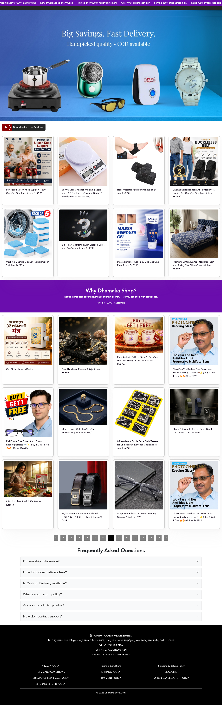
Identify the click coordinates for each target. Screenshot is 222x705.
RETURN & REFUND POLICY (51, 684)
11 (142, 538)
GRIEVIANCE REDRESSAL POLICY (51, 678)
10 (134, 538)
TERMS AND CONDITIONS (50, 672)
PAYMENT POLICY (111, 678)
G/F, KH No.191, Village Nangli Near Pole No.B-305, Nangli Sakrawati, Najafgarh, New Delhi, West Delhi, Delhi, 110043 (112, 640)
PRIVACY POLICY (50, 666)
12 (150, 538)
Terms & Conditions (111, 666)
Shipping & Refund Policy (171, 666)
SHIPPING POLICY (111, 672)
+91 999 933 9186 (113, 645)
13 (158, 538)
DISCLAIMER (171, 672)
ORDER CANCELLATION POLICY (171, 678)
